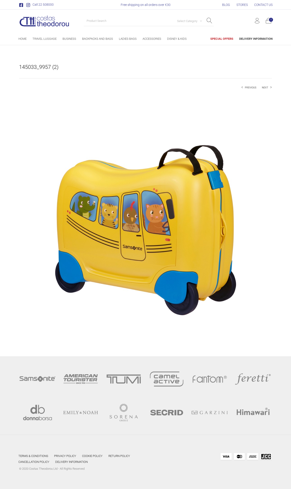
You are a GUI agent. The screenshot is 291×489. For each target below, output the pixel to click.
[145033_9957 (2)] (145, 219)
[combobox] (188, 21)
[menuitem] (226, 5)
